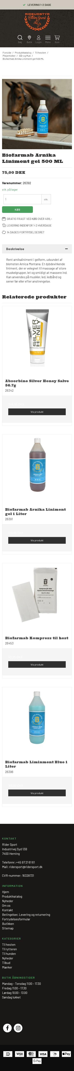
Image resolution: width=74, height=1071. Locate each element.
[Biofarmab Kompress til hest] (37, 598)
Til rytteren (9, 949)
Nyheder (7, 958)
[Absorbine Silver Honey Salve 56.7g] (37, 341)
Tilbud (6, 963)
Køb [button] (17, 209)
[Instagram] (18, 1028)
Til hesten (8, 944)
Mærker (7, 967)
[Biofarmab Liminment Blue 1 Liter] (37, 722)
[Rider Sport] (37, 21)
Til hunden (9, 953)
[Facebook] (7, 1028)
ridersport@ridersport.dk (25, 867)
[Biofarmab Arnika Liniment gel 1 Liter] (37, 469)
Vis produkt (37, 411)
